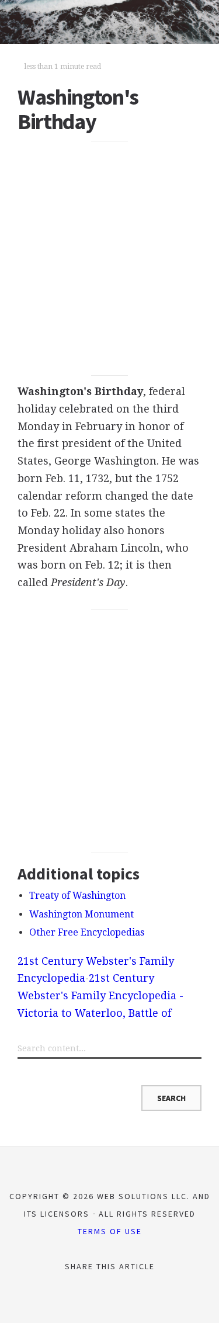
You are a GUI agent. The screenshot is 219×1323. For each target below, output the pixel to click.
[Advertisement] (109, 258)
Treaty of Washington (77, 895)
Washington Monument (81, 914)
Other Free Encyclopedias (86, 932)
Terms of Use (110, 1231)
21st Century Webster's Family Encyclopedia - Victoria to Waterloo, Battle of (100, 995)
